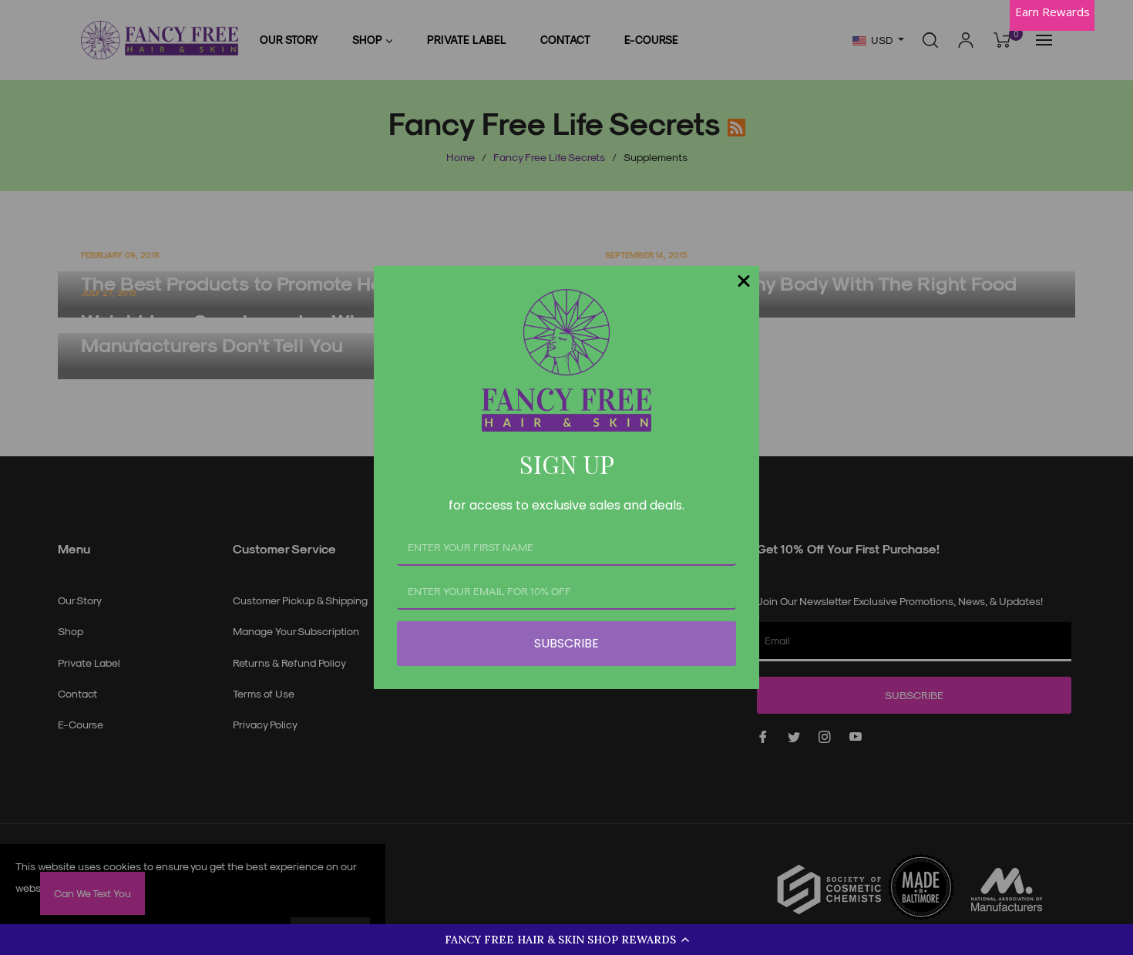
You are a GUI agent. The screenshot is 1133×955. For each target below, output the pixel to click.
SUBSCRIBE (566, 643)
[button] (566, 939)
